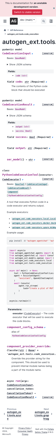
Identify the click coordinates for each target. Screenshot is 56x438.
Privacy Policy (25, 428)
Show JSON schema (20, 64)
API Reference (16, 30)
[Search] (43, 21)
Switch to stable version (27, 12)
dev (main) (26, 19)
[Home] (5, 30)
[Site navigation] (5, 21)
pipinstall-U (31, 241)
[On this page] (51, 21)
